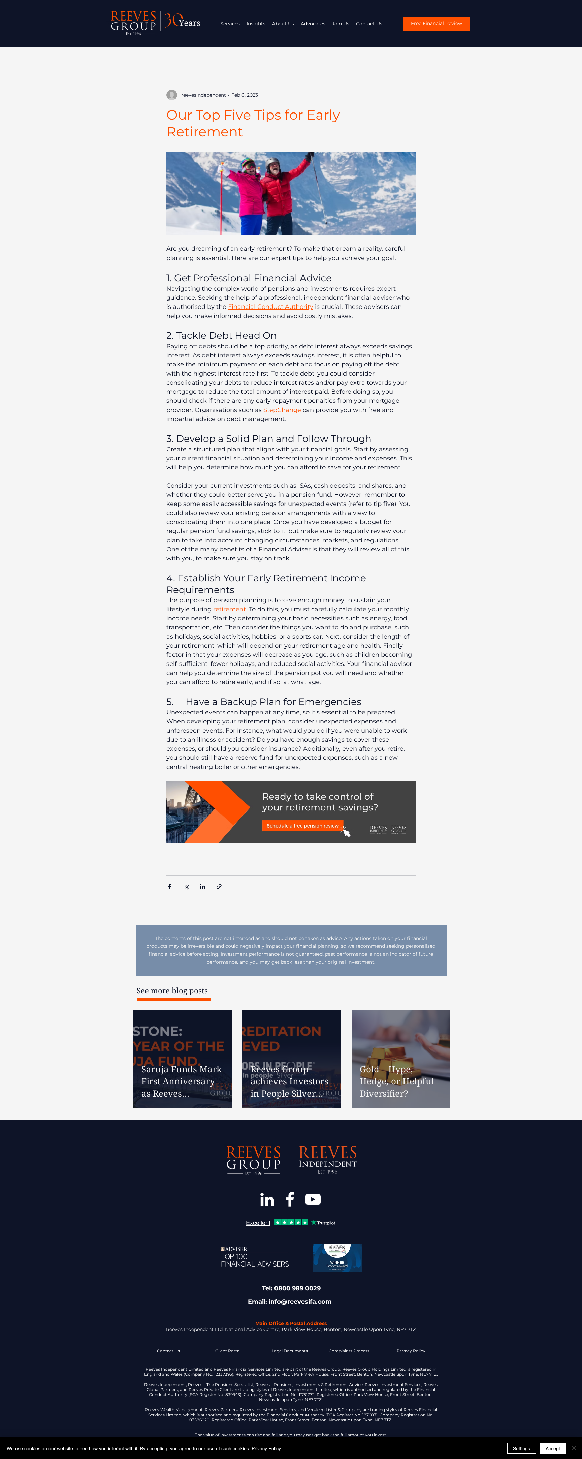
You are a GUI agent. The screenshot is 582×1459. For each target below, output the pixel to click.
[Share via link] (219, 886)
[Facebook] (290, 1199)
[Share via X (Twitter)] (186, 886)
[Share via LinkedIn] (202, 886)
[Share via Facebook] (169, 886)
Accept (553, 1448)
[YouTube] (313, 1199)
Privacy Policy (266, 1448)
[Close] (574, 1448)
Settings (521, 1448)
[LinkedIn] (267, 1199)
